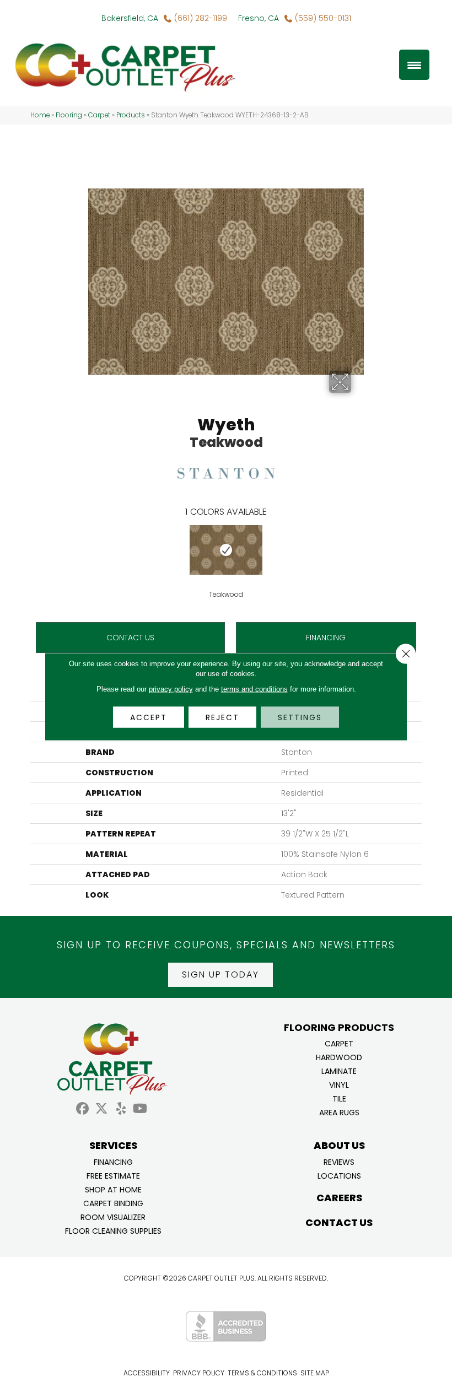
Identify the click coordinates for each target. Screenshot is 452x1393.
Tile (339, 1098)
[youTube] (140, 1109)
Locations (339, 1175)
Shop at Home (113, 1189)
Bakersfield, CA (129, 18)
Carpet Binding (113, 1202)
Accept (148, 717)
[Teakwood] (226, 549)
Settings (300, 717)
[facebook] (82, 1109)
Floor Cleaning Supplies (113, 1230)
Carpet (99, 115)
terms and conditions (254, 689)
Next (427, 549)
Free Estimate (113, 1175)
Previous (25, 549)
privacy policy (171, 689)
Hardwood (339, 1056)
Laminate (339, 1070)
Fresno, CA (258, 18)
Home (40, 115)
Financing (113, 1161)
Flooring (69, 115)
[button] (220, 975)
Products (130, 115)
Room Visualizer (113, 1216)
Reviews (339, 1161)
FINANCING (326, 637)
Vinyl (339, 1084)
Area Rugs (339, 1111)
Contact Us (130, 637)
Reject (222, 717)
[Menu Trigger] (414, 65)
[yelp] (121, 1109)
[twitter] (102, 1109)
